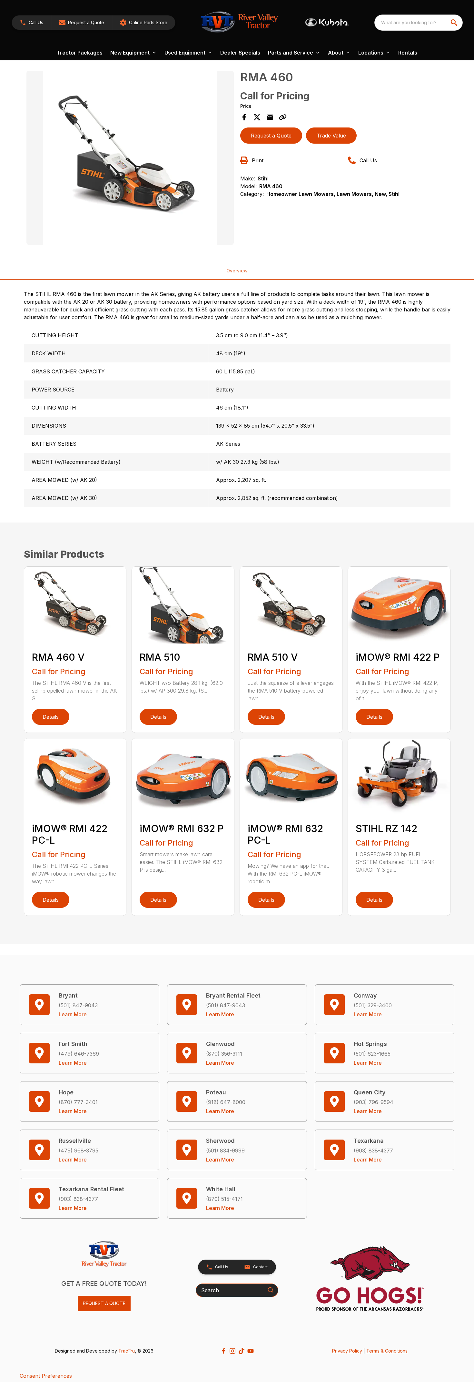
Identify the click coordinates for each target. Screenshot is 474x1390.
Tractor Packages (80, 52)
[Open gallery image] (130, 158)
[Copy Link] (283, 117)
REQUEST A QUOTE (104, 1303)
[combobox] (418, 22)
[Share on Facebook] (244, 117)
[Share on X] (257, 117)
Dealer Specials (240, 52)
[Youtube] (250, 1351)
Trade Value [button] (331, 135)
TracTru (126, 1351)
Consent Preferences (46, 1376)
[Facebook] (223, 1351)
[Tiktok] (241, 1351)
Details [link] (51, 717)
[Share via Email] (270, 117)
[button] (31, 22)
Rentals (407, 52)
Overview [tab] (237, 270)
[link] (143, 22)
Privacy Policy (347, 1351)
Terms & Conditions (387, 1351)
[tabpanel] (130, 159)
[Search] (270, 1290)
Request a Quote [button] (271, 135)
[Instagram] (232, 1351)
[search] (454, 22)
